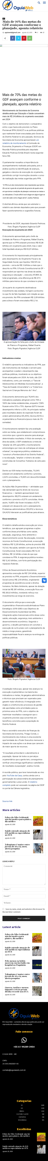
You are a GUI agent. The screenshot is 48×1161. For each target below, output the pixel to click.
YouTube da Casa (14, 775)
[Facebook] (12, 38)
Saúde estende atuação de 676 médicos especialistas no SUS (17, 833)
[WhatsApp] (29, 38)
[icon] (24, 1042)
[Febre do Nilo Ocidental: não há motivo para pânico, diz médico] (38, 821)
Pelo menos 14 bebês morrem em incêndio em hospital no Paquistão (17, 963)
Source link (7, 801)
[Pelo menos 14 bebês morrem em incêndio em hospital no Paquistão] (37, 964)
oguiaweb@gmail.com (12, 32)
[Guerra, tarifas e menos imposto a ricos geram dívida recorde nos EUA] (37, 991)
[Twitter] (18, 38)
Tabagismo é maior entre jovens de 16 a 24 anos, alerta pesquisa (17, 847)
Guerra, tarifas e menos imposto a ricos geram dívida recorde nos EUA (16, 990)
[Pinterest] (24, 38)
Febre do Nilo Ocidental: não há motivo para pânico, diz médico (18, 819)
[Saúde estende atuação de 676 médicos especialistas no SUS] (38, 835)
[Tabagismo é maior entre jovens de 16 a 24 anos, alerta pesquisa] (38, 848)
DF (4, 18)
